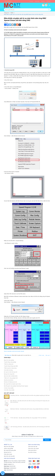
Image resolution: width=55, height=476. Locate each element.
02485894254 (12, 468)
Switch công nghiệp (8, 448)
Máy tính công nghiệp (9, 360)
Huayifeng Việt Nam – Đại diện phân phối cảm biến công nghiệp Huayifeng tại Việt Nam (30, 395)
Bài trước (42, 355)
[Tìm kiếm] (49, 9)
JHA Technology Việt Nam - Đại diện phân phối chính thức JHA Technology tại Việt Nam (30, 426)
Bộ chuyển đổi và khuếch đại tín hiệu (12, 384)
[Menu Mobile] (50, 5)
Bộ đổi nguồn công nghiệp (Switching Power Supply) (16, 386)
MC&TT (39, 474)
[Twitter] (32, 467)
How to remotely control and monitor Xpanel (14, 351)
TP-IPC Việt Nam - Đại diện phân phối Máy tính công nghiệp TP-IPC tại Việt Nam (28, 417)
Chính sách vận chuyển (33, 448)
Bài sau (47, 355)
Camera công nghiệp (9, 388)
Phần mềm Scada (8, 454)
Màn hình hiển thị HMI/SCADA (10, 376)
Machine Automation (8, 380)
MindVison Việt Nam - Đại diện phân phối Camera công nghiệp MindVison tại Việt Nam (29, 408)
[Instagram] (38, 467)
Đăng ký (43, 1)
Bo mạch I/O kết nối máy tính (10, 372)
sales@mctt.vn (10, 464)
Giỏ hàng (48, 1)
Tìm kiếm (31, 1)
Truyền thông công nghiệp (10, 362)
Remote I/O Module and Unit (10, 381)
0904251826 (9, 1)
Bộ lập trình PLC (7, 452)
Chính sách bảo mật (32, 446)
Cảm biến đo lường (8, 370)
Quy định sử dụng (32, 452)
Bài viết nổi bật (9, 393)
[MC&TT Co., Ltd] (12, 5)
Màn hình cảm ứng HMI (9, 456)
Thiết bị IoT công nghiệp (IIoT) (11, 378)
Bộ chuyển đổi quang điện (10, 450)
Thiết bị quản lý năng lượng (10, 368)
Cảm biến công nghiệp (9, 390)
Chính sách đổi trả (32, 450)
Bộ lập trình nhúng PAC (9, 374)
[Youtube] (35, 467)
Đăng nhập (37, 1)
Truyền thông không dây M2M (11, 366)
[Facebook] (29, 467)
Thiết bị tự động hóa (8, 364)
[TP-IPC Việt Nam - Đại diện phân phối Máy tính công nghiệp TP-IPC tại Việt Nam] (6, 421)
